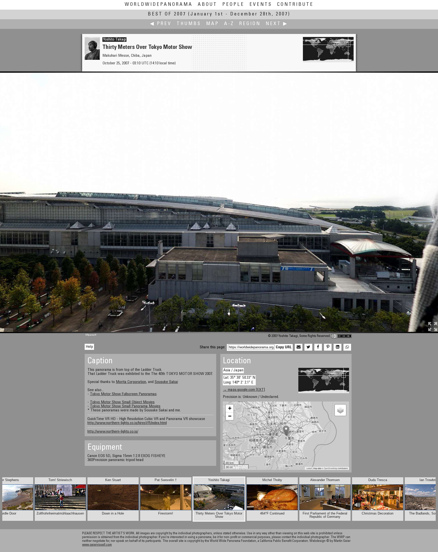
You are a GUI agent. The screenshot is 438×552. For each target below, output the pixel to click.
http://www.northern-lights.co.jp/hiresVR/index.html (127, 423)
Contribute (295, 4)
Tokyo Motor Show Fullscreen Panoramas (123, 394)
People (233, 4)
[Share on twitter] (308, 347)
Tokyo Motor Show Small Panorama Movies (125, 406)
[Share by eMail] (298, 347)
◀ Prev (161, 24)
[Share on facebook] (318, 347)
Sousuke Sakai (166, 382)
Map (212, 24)
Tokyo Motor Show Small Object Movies (122, 402)
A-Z (229, 24)
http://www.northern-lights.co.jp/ (112, 432)
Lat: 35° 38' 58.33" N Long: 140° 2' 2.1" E (239, 380)
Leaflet (309, 468)
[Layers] (340, 410)
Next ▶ (277, 24)
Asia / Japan (233, 370)
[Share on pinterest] (328, 347)
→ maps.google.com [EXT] (244, 390)
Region (250, 24)
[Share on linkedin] (337, 347)
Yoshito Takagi (114, 39)
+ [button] (229, 408)
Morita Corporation (131, 382)
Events (260, 4)
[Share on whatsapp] (347, 347)
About (207, 4)
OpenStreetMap (330, 468)
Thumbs (189, 24)
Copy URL (284, 347)
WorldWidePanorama (159, 4)
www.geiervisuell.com (97, 545)
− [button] (229, 416)
